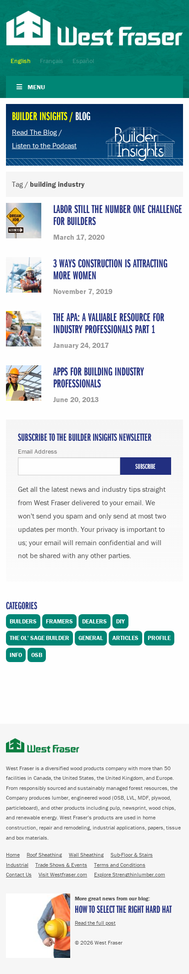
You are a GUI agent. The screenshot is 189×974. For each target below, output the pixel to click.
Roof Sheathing (44, 854)
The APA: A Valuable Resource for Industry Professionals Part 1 (108, 322)
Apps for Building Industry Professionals (98, 377)
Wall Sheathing (86, 854)
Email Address (37, 451)
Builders (23, 621)
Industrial (17, 864)
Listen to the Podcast (44, 145)
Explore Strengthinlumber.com (129, 874)
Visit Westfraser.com (63, 874)
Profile (159, 638)
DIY (120, 621)
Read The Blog (34, 132)
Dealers (94, 621)
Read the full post (95, 922)
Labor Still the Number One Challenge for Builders (117, 214)
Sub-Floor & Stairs (132, 854)
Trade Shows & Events (61, 864)
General (90, 638)
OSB (36, 655)
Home (13, 854)
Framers (59, 621)
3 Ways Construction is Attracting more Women (110, 268)
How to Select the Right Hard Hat (123, 909)
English (21, 61)
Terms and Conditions (119, 864)
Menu (36, 87)
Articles (125, 638)
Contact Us (19, 874)
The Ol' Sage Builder (39, 638)
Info (16, 655)
